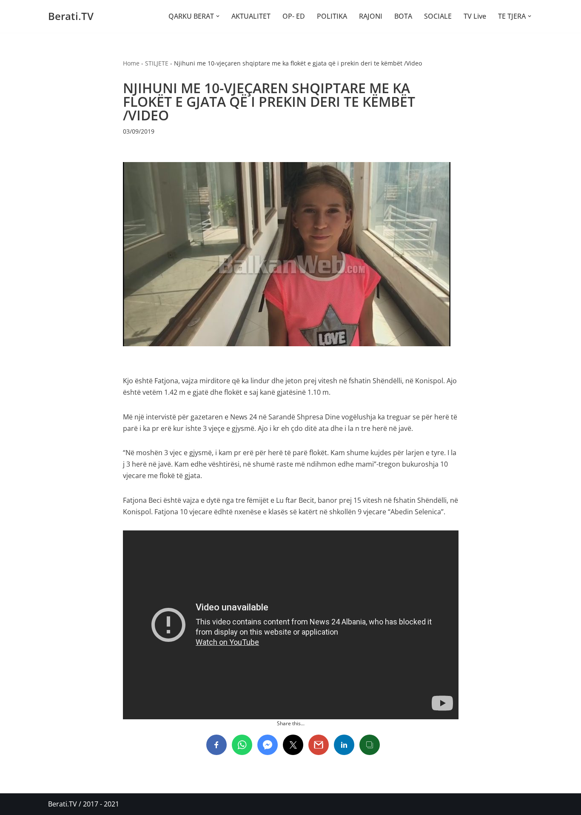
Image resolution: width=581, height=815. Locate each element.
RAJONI (370, 16)
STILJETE (156, 63)
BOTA (403, 16)
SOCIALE (438, 16)
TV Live (475, 16)
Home (131, 63)
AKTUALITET (251, 16)
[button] (217, 16)
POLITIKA (332, 16)
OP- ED (293, 16)
